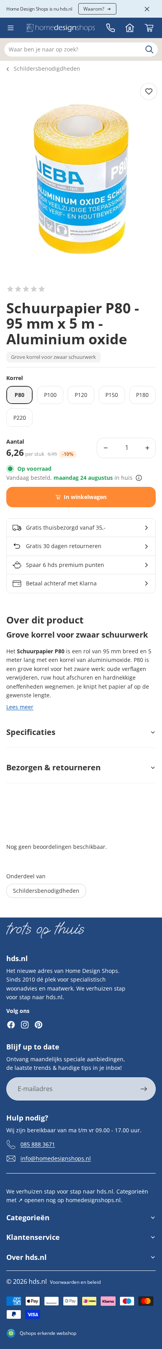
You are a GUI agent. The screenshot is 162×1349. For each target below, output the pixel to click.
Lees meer (19, 707)
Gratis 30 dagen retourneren (63, 546)
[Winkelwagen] (149, 28)
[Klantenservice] (110, 28)
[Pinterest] (38, 1024)
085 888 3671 (37, 1144)
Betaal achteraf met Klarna (61, 583)
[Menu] (10, 28)
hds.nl (38, 1281)
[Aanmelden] (144, 1089)
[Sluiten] (147, 9)
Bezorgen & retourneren (53, 767)
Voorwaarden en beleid (75, 1282)
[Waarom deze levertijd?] (139, 478)
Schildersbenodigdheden (47, 68)
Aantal (15, 442)
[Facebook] (11, 1024)
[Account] (129, 28)
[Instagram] (24, 1024)
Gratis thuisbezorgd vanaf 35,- (66, 527)
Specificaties (30, 732)
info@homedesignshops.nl (55, 1158)
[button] (26, 289)
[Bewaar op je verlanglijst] (148, 91)
